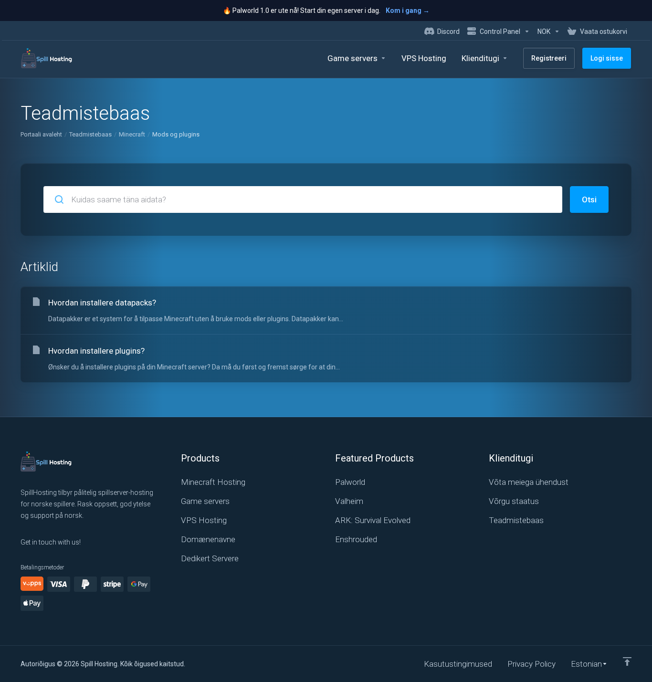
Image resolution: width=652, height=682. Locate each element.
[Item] (627, 661)
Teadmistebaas (90, 134)
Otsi (589, 199)
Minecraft (132, 134)
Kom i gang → (408, 10)
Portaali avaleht (41, 134)
